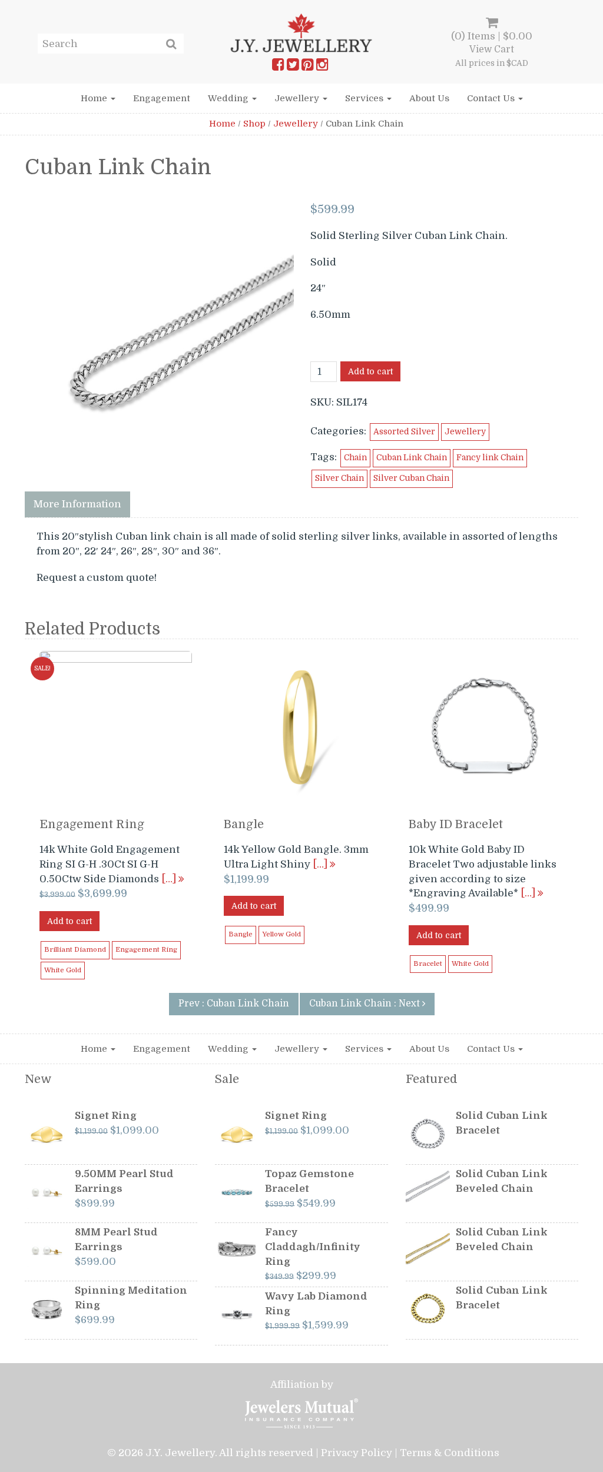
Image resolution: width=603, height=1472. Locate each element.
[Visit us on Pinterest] (307, 67)
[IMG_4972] (160, 334)
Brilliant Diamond (75, 949)
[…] (169, 879)
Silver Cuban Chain (411, 478)
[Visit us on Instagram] (322, 67)
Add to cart (370, 371)
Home (95, 98)
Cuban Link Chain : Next (365, 1003)
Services (365, 98)
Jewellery (298, 98)
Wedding (229, 98)
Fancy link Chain (490, 457)
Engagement (161, 98)
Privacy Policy (356, 1452)
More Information (77, 504)
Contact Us (492, 98)
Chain (355, 457)
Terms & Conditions (449, 1452)
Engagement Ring (146, 949)
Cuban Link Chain (411, 457)
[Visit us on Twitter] (293, 67)
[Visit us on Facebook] (278, 67)
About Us (429, 98)
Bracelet (427, 964)
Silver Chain (339, 478)
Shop (254, 123)
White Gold (62, 970)
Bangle (240, 934)
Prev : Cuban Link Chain (233, 1003)
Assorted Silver (404, 431)
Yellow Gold (281, 934)
